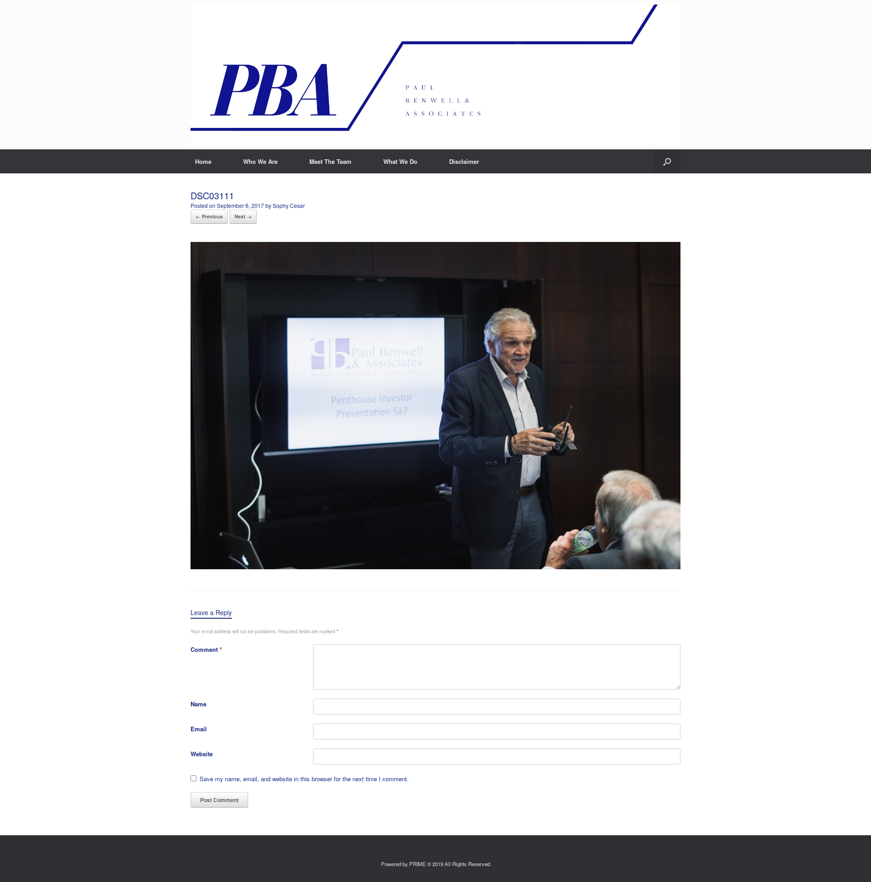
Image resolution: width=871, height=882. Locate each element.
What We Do (400, 161)
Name (198, 704)
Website (202, 753)
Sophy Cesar (289, 205)
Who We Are (260, 161)
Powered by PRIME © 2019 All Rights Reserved (435, 863)
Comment (206, 649)
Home (203, 161)
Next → (243, 216)
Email (199, 728)
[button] (667, 161)
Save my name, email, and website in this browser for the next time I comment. (304, 778)
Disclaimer (464, 161)
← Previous (209, 216)
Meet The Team (330, 161)
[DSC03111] (435, 566)
